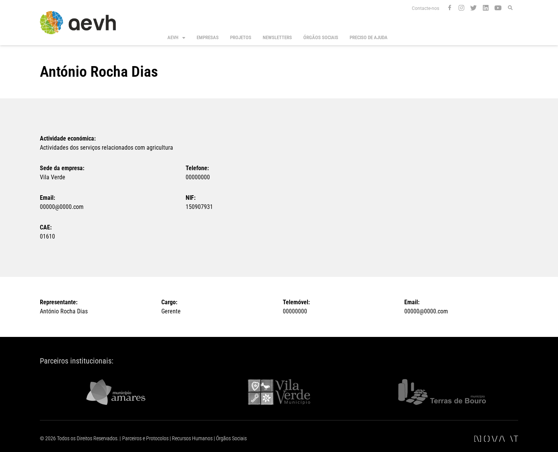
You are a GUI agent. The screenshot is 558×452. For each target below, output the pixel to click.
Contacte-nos (425, 8)
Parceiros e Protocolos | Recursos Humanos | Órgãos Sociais (184, 438)
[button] (510, 8)
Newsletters (277, 37)
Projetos (240, 37)
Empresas (208, 37)
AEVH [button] (172, 37)
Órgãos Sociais (320, 37)
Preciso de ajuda (369, 37)
